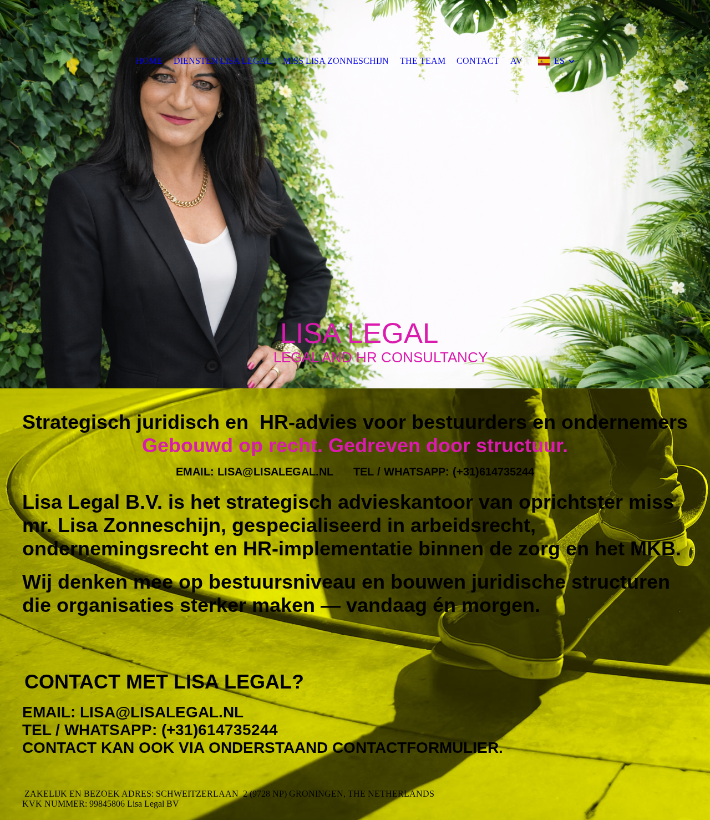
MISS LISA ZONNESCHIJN (336, 60)
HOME (149, 60)
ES (559, 60)
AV (516, 60)
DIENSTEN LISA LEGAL (223, 60)
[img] (355, 194)
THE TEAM (422, 60)
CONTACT (478, 60)
